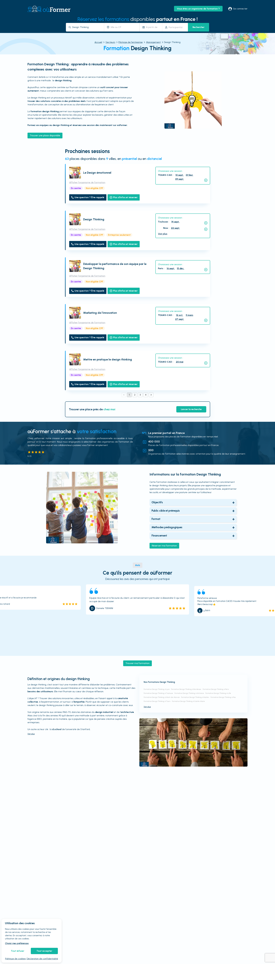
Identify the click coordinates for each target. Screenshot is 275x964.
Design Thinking (93, 219)
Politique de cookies (15, 958)
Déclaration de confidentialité (42, 958)
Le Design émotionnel (97, 172)
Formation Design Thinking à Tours (157, 701)
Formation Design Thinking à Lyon (157, 689)
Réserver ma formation (164, 545)
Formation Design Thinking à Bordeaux (186, 689)
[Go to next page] (151, 395)
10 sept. (179, 175)
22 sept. (175, 228)
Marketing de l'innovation (100, 312)
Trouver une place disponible (45, 135)
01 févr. (189, 175)
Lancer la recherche (191, 409)
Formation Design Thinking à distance (189, 693)
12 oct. (179, 315)
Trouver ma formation (137, 663)
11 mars (189, 315)
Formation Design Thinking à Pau (223, 697)
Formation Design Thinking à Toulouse (158, 693)
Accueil (98, 42)
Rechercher (198, 27)
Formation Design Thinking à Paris (216, 689)
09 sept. (179, 179)
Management (153, 42)
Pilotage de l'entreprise (130, 42)
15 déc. (180, 268)
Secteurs (110, 42)
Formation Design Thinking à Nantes (195, 697)
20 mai (179, 361)
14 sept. (175, 221)
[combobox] (87, 27)
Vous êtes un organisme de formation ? (198, 8)
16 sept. (171, 268)
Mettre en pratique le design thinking (107, 359)
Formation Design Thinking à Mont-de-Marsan (162, 697)
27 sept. (179, 319)
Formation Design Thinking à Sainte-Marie (188, 701)
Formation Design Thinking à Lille (218, 693)
